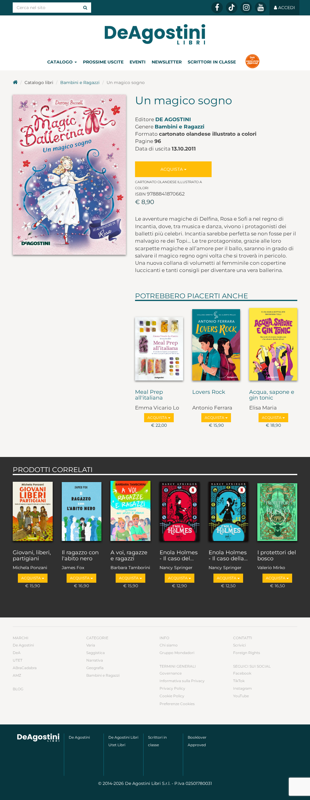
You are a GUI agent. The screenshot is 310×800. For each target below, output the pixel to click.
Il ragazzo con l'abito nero (80, 556)
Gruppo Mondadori (177, 652)
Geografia (95, 668)
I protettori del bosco (276, 556)
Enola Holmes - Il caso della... (228, 556)
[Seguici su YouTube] (260, 7)
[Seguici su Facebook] (217, 7)
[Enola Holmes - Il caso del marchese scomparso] (180, 511)
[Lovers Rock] (216, 343)
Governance (171, 673)
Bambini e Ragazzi (80, 82)
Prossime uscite (103, 62)
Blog (18, 689)
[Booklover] (252, 61)
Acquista (172, 169)
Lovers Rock (208, 392)
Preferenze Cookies (177, 703)
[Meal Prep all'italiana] (159, 343)
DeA (17, 652)
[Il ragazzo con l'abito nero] (82, 511)
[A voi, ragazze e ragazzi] (130, 511)
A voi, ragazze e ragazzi (128, 556)
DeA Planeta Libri (155, 34)
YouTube (241, 696)
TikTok (239, 681)
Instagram (242, 688)
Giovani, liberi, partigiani (32, 556)
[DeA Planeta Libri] (38, 738)
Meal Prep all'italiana (149, 395)
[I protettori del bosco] (277, 511)
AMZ (17, 675)
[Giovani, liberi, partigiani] (33, 511)
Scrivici (239, 645)
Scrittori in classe (212, 62)
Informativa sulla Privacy (182, 681)
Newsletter (167, 62)
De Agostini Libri (123, 737)
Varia (90, 645)
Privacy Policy (172, 688)
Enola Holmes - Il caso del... (179, 556)
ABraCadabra (25, 668)
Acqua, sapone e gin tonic (271, 395)
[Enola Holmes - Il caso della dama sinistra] (229, 511)
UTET (17, 660)
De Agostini (173, 119)
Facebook (242, 673)
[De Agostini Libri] (15, 82)
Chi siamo (169, 645)
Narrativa (94, 660)
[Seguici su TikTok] (231, 7)
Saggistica (95, 652)
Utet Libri (116, 745)
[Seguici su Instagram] (246, 7)
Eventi (138, 62)
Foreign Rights (246, 652)
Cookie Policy (172, 696)
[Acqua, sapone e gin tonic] (273, 343)
